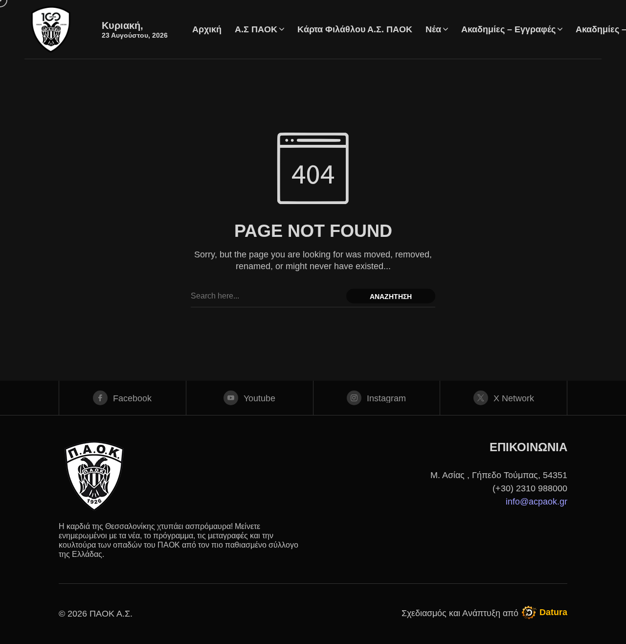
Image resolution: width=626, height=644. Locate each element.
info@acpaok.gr (536, 501)
